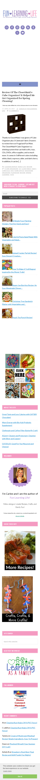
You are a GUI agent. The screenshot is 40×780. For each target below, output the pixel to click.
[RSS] (28, 27)
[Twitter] (17, 33)
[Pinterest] (23, 27)
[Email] (7, 27)
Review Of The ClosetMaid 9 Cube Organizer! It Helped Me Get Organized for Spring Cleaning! (18, 96)
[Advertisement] (20, 61)
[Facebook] (12, 27)
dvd (12, 170)
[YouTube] (23, 33)
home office (19, 170)
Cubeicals (6, 170)
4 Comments (14, 110)
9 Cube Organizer (11, 169)
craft (34, 169)
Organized (6, 172)
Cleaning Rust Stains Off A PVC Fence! (21, 723)
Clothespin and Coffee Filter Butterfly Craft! (20, 430)
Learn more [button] (7, 771)
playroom (15, 172)
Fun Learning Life (20, 14)
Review (22, 172)
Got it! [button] (20, 776)
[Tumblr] (33, 27)
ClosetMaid (26, 169)
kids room (29, 170)
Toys (12, 174)
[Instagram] (17, 27)
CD (20, 169)
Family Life (22, 166)
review (29, 166)
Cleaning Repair (11, 166)
